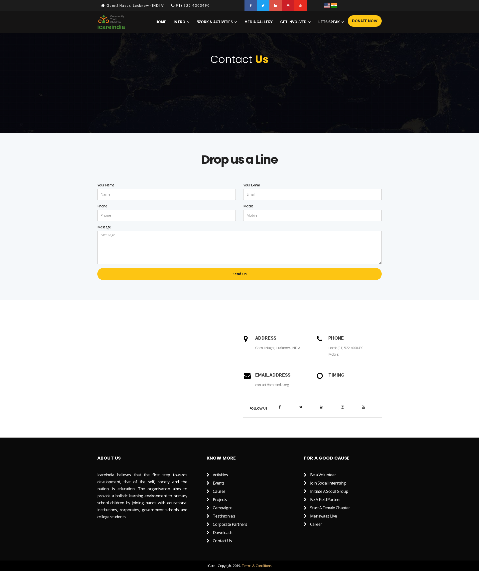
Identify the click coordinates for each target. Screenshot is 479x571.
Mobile (248, 206)
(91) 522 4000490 (350, 347)
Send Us (240, 273)
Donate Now (364, 21)
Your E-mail (251, 185)
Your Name (106, 185)
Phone (102, 206)
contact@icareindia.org (272, 384)
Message (104, 227)
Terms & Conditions (256, 565)
